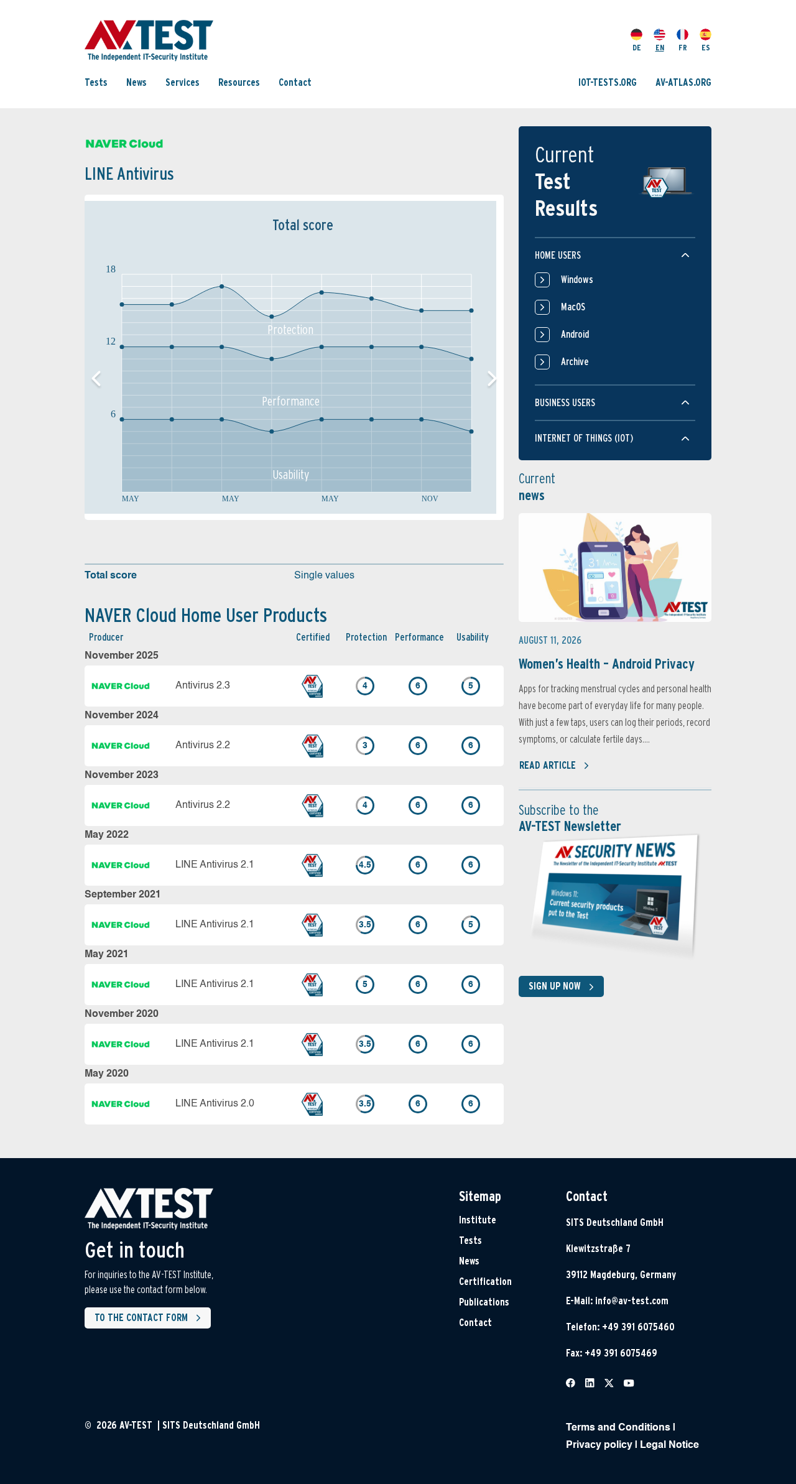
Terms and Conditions (618, 1428)
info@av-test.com (632, 1301)
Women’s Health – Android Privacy (607, 664)
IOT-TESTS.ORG (607, 82)
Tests (96, 82)
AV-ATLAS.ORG (683, 82)
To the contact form (141, 1318)
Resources (239, 82)
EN (659, 47)
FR (682, 47)
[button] (492, 379)
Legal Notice (669, 1445)
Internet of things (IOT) (584, 438)
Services (182, 82)
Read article (547, 765)
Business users (565, 403)
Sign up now (555, 986)
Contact (295, 82)
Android (575, 334)
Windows (577, 279)
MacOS (573, 307)
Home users (558, 255)
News (136, 82)
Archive (575, 362)
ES (705, 47)
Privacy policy (599, 1445)
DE (636, 47)
